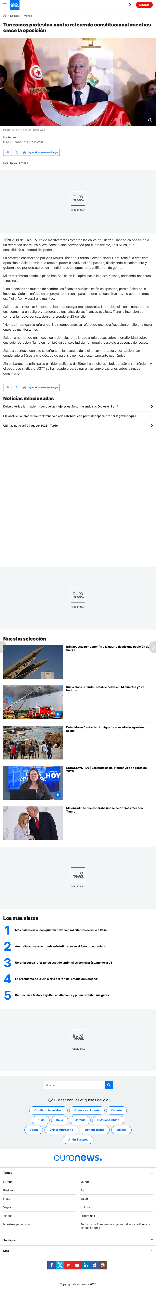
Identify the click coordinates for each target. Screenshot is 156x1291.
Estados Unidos (108, 1120)
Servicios (9, 1240)
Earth (83, 1190)
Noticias (15, 16)
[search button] (109, 1085)
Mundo (28, 16)
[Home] (4, 15)
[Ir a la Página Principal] (15, 5)
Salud (84, 1198)
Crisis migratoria (61, 1129)
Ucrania (80, 1120)
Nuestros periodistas (17, 1224)
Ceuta (33, 1129)
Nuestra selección (24, 639)
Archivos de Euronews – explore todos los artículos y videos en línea (115, 1225)
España (116, 1110)
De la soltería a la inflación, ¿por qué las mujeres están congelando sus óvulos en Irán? (60, 406)
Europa (8, 1181)
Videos (7, 1215)
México (121, 1129)
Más (6, 1250)
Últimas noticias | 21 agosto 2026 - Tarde (30, 425)
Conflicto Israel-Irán (48, 1110)
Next (6, 1198)
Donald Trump (95, 1129)
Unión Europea (78, 1139)
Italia (59, 1120)
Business (9, 1190)
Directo (144, 5)
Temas (7, 1172)
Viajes (7, 1207)
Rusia (40, 1120)
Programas (87, 1215)
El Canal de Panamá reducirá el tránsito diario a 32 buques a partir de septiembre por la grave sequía (69, 416)
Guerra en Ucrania (87, 1110)
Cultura (85, 1207)
